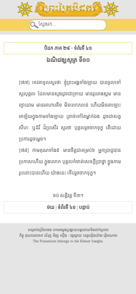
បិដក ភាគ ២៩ (57, 48)
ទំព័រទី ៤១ (83, 48)
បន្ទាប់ (84, 207)
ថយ (50, 207)
